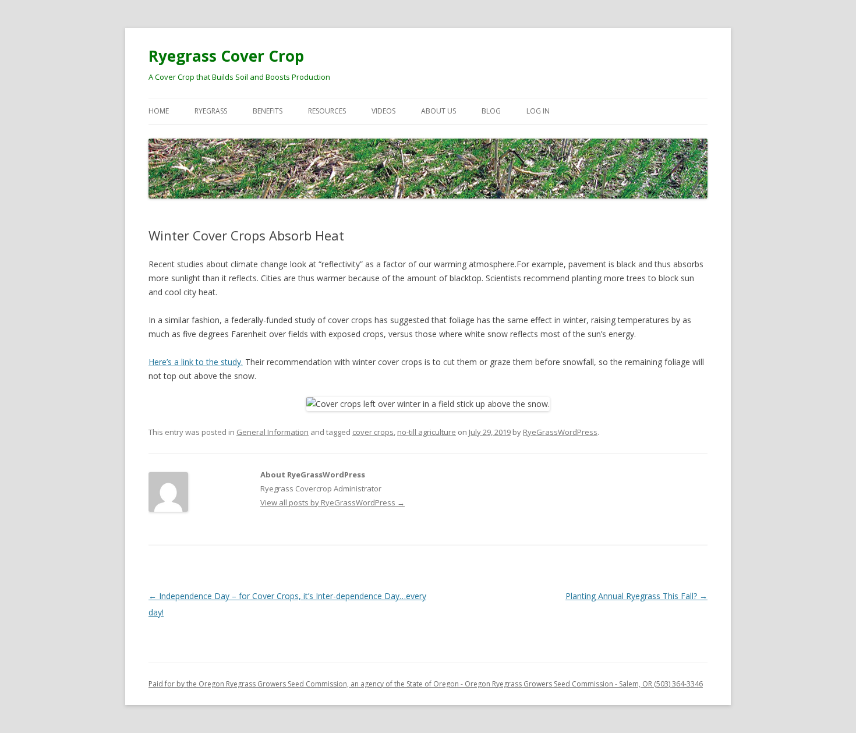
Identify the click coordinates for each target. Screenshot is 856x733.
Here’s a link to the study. (195, 361)
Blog (491, 111)
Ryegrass (210, 111)
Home (158, 111)
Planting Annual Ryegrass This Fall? (636, 595)
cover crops (373, 432)
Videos (383, 111)
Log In (538, 111)
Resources (327, 111)
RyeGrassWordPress (560, 432)
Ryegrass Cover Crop (226, 55)
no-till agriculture (426, 432)
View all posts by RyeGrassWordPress (332, 502)
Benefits (267, 111)
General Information (272, 432)
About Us (438, 111)
